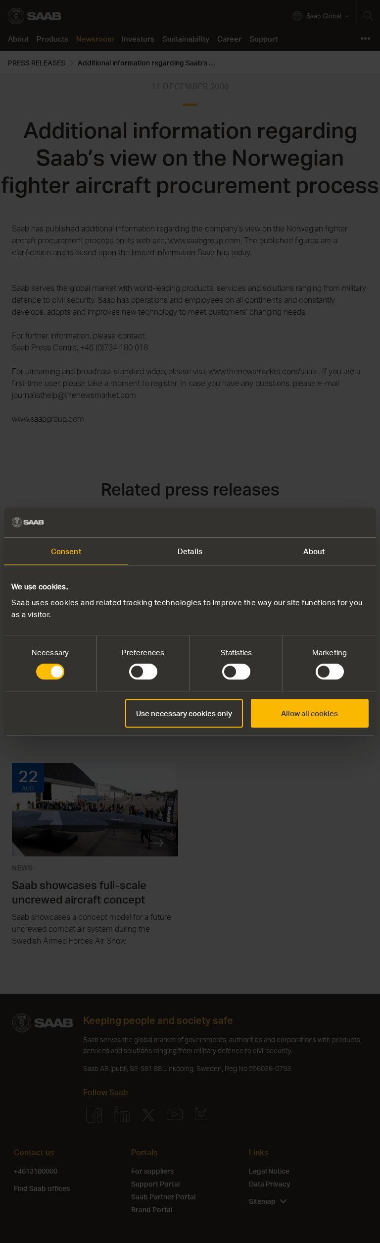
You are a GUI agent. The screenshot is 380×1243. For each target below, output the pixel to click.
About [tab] (314, 551)
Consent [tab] (66, 551)
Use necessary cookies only (184, 713)
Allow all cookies (309, 713)
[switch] (143, 671)
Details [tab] (190, 551)
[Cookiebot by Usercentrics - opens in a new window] (325, 522)
